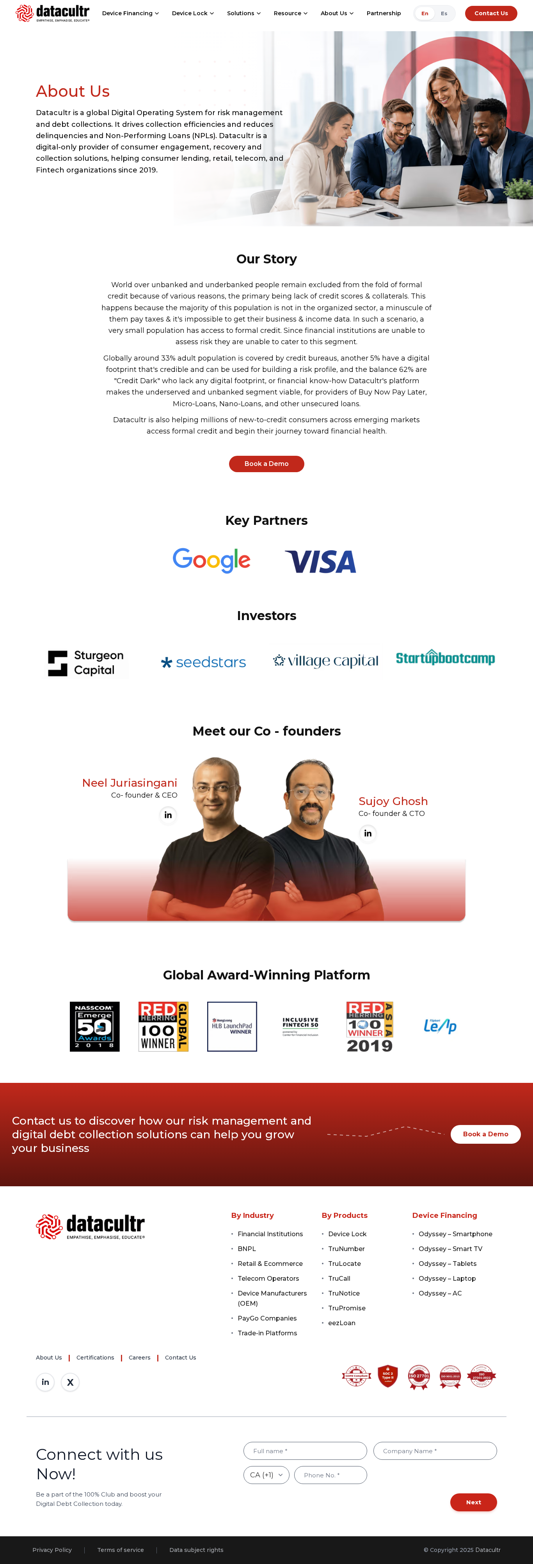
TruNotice (344, 1293)
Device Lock (190, 13)
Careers (140, 1357)
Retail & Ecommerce (270, 1263)
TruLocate (344, 1263)
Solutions (240, 13)
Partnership (384, 13)
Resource (287, 13)
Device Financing (127, 13)
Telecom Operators (268, 1278)
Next (473, 1502)
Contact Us (491, 13)
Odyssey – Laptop (447, 1278)
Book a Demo (485, 1134)
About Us (334, 13)
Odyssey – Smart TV (450, 1249)
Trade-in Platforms (267, 1333)
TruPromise (347, 1308)
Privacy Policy (52, 1549)
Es (444, 13)
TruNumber (346, 1249)
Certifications (95, 1357)
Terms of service (120, 1549)
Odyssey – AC (440, 1293)
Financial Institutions (270, 1234)
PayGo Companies (267, 1318)
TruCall (339, 1278)
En (424, 13)
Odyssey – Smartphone (455, 1234)
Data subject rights (196, 1549)
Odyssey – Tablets (448, 1263)
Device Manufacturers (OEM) (272, 1298)
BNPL (247, 1249)
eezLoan (341, 1323)
